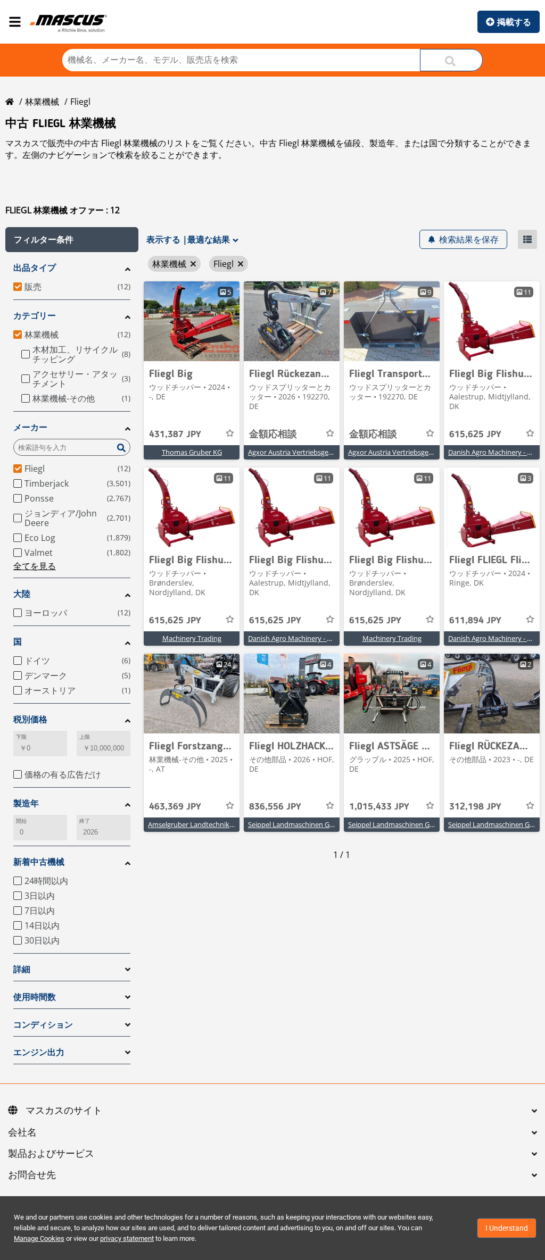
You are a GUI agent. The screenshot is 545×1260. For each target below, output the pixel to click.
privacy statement (127, 1238)
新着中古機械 (38, 861)
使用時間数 (34, 997)
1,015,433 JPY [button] (379, 807)
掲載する (514, 22)
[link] (192, 321)
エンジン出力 (38, 1052)
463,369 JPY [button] (175, 807)
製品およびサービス (51, 1154)
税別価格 (30, 719)
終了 (84, 821)
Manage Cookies (39, 1238)
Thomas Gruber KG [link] (192, 452)
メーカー (30, 427)
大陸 (21, 593)
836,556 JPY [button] (275, 807)
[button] (71, 239)
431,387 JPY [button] (175, 434)
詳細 (21, 969)
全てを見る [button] (34, 566)
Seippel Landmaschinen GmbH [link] (296, 824)
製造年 (26, 803)
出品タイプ (34, 267)
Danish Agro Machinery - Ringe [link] (496, 638)
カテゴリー (34, 315)
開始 (21, 821)
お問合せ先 (32, 1175)
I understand (506, 1228)
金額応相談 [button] (273, 434)
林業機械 (42, 101)
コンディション (43, 1024)
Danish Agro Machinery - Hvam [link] (297, 638)
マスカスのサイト (64, 1111)
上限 (84, 737)
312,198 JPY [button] (475, 807)
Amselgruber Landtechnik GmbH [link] (200, 824)
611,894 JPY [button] (475, 620)
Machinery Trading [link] (191, 638)
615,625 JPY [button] (475, 434)
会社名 (22, 1133)
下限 (21, 737)
